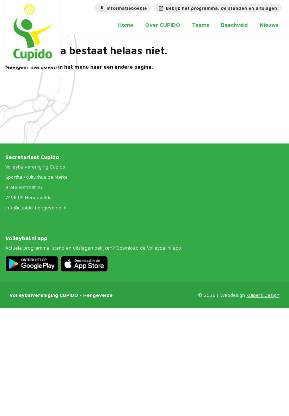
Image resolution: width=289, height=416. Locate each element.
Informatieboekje (126, 8)
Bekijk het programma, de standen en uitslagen (221, 8)
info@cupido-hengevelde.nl (35, 207)
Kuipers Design (262, 295)
